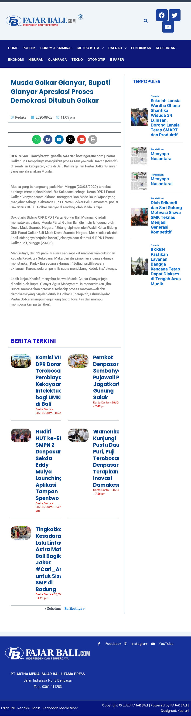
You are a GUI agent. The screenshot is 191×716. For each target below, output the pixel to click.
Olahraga (57, 59)
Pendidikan (141, 48)
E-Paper (117, 59)
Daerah (115, 48)
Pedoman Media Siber (60, 708)
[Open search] (146, 21)
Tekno (77, 59)
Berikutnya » (75, 608)
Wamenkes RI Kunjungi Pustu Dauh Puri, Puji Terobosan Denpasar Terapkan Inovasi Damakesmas (111, 458)
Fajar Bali (8, 708)
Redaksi (23, 708)
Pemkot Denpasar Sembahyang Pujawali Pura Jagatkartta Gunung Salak (110, 377)
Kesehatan (165, 48)
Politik (29, 48)
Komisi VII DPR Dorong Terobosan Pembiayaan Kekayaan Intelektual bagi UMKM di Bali (52, 381)
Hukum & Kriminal (56, 48)
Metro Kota (88, 48)
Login (36, 708)
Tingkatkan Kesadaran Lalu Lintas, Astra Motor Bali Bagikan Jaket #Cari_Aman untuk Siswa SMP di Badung (53, 559)
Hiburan (35, 59)
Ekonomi (16, 59)
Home (13, 48)
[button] (36, 139)
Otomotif (96, 59)
